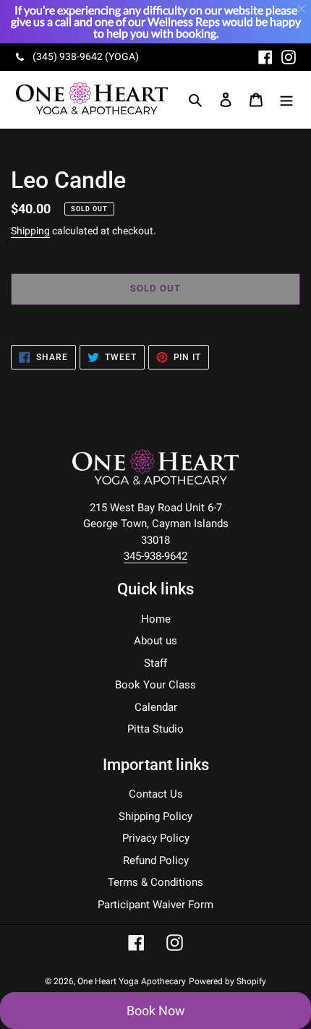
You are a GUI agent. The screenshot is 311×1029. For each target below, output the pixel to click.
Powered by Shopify (227, 981)
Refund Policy (156, 860)
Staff (155, 663)
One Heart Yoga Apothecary (131, 981)
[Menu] (286, 99)
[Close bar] (302, 9)
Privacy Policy (155, 838)
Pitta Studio (155, 728)
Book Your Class (155, 684)
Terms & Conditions (155, 882)
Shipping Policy (155, 816)
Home (156, 618)
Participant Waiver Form (155, 904)
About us (155, 640)
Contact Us (156, 793)
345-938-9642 (155, 556)
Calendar (156, 707)
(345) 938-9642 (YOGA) (86, 56)
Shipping (30, 230)
